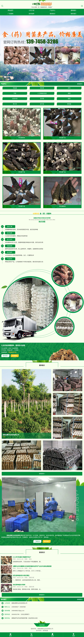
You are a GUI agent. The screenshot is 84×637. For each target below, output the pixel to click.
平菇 (15, 93)
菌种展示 (73, 10)
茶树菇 (69, 104)
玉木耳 (42, 98)
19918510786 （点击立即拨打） (20, 614)
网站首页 (10, 10)
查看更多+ (80, 84)
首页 (10, 635)
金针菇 (42, 104)
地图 (73, 635)
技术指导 (31, 13)
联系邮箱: (7, 610)
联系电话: (7, 614)
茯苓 (69, 88)
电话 (31, 635)
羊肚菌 (15, 88)
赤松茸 (42, 88)
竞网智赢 (45, 630)
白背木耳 (14, 98)
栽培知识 (52, 13)
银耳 (69, 98)
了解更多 (37, 541)
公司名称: (7, 603)
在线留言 (14, 355)
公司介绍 (31, 10)
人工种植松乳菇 (42, 93)
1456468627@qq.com (17, 610)
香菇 (69, 93)
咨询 (52, 635)
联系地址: (7, 618)
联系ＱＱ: (7, 607)
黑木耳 (15, 104)
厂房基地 (10, 13)
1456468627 (19, 607)
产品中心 (52, 10)
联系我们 (73, 13)
